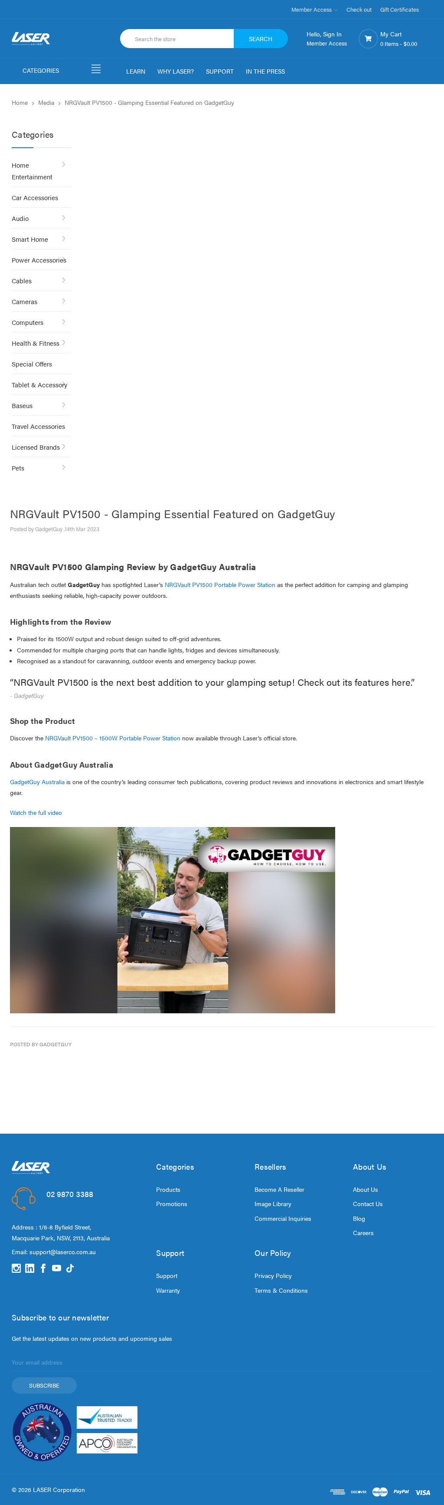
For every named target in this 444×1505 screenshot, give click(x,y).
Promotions (171, 1203)
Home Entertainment (32, 170)
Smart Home (30, 238)
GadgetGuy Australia (37, 781)
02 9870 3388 (69, 1193)
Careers (363, 1232)
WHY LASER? (175, 71)
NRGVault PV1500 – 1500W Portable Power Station (112, 737)
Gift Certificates (399, 9)
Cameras (24, 301)
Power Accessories (39, 259)
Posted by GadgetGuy (41, 1044)
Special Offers (32, 363)
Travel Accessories (38, 426)
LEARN (135, 71)
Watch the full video (36, 812)
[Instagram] (16, 1268)
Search (260, 38)
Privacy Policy (273, 1275)
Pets (18, 467)
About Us (365, 1189)
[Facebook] (43, 1268)
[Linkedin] (29, 1268)
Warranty (168, 1290)
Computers (27, 322)
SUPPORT (220, 71)
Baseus (22, 405)
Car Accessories (35, 197)
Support (166, 1275)
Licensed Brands (36, 446)
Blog (359, 1218)
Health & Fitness (35, 342)
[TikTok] (70, 1268)
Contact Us (368, 1203)
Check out (359, 9)
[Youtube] (56, 1268)
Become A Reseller (279, 1189)
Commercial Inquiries (283, 1218)
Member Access (312, 9)
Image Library (273, 1203)
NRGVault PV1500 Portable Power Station (220, 584)
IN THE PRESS (265, 71)
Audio (20, 218)
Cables (22, 280)
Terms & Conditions (281, 1290)
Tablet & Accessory (39, 384)
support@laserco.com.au (62, 1251)
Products (168, 1189)
